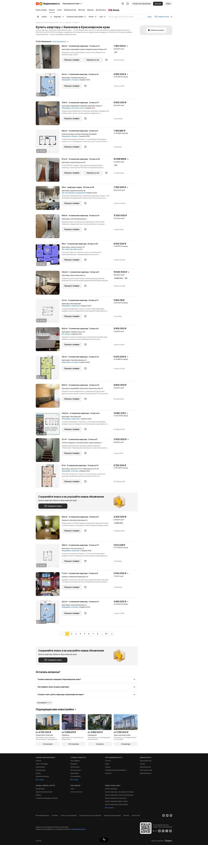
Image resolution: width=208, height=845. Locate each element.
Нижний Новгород (42, 776)
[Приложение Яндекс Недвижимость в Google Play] (163, 831)
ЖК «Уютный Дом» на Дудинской (73, 193)
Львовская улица (95, 388)
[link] (168, 4)
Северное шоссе (76, 332)
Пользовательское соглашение (90, 815)
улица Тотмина (98, 49)
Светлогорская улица (78, 219)
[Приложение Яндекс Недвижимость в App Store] (159, 831)
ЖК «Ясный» (66, 334)
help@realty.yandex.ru (78, 829)
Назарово (73, 764)
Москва (38, 761)
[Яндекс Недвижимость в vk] (163, 815)
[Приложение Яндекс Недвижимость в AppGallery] (166, 831)
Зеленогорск (75, 767)
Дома (107, 764)
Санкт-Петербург (42, 764)
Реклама (55, 815)
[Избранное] (123, 4)
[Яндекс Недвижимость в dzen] (167, 815)
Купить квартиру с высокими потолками (119, 792)
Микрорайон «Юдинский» (71, 306)
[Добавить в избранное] (106, 60)
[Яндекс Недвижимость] (48, 3)
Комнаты (108, 773)
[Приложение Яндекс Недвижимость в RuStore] (170, 831)
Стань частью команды (68, 815)
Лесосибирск (75, 761)
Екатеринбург (41, 770)
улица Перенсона (77, 162)
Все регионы (40, 789)
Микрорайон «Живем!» (70, 136)
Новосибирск (40, 767)
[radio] (71, 634)
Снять (72, 789)
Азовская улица (76, 548)
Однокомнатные (145, 761)
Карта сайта (136, 815)
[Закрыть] (171, 17)
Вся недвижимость (42, 815)
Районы (38, 795)
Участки (108, 761)
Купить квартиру (111, 789)
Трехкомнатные (145, 767)
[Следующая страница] (112, 634)
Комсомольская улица (77, 520)
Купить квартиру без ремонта (115, 798)
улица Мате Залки (94, 106)
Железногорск (75, 770)
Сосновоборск (75, 776)
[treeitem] (42, 10)
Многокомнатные (146, 770)
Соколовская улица (77, 77)
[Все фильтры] (38, 17)
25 (106, 634)
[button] (127, 4)
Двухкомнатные (145, 773)
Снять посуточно (76, 792)
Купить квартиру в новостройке (116, 804)
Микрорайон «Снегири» (70, 80)
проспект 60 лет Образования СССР (83, 469)
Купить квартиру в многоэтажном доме (119, 795)
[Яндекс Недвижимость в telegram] (171, 815)
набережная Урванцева (77, 577)
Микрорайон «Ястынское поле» (73, 108)
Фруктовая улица (77, 275)
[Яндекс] (168, 841)
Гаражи (107, 767)
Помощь (126, 815)
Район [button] (149, 17)
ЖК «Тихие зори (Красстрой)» (72, 249)
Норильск (65, 520)
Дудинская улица (77, 190)
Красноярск (66, 49)
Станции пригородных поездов (47, 798)
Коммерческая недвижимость (116, 770)
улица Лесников (76, 247)
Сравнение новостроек (44, 792)
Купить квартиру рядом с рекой (116, 801)
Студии (142, 764)
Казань (38, 773)
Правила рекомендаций (112, 815)
